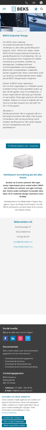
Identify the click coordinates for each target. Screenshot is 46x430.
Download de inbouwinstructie (18, 364)
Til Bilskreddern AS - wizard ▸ (23, 146)
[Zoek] (42, 9)
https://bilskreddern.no (23, 247)
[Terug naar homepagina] (20, 9)
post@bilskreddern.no (23, 242)
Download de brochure (15, 361)
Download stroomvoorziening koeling (21, 367)
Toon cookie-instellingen (14, 422)
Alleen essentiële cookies (14, 425)
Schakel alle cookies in (13, 418)
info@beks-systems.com (21, 391)
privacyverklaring (9, 413)
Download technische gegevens (19, 358)
